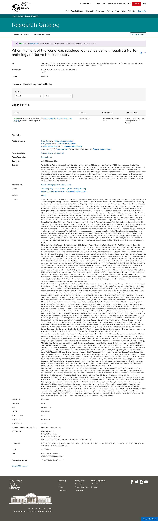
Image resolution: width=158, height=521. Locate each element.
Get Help (131, 11)
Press (59, 484)
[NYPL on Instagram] (141, 481)
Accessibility (62, 481)
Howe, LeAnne (46, 144)
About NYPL (95, 484)
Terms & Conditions (81, 487)
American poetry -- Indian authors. (53, 189)
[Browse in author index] (64, 141)
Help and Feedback (149, 519)
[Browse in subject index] (76, 189)
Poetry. (43, 195)
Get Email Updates (123, 4)
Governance (79, 490)
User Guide (34, 43)
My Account (84, 4)
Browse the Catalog (42, 34)
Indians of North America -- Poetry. (53, 191)
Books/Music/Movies (74, 11)
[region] (79, 118)
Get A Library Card (109, 4)
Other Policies (79, 484)
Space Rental (62, 490)
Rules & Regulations (98, 481)
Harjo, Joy (44, 141)
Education (100, 11)
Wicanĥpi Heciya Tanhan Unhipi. (52, 153)
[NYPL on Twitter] (136, 481)
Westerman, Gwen (62, 149)
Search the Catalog (21, 34)
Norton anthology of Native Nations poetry (56, 185)
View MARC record (19, 466)
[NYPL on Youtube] (146, 481)
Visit (117, 11)
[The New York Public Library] (21, 7)
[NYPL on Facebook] (132, 481)
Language (94, 487)
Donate (136, 4)
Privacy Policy (80, 481)
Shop (144, 4)
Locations (97, 4)
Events (110, 11)
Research (89, 11)
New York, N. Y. (46, 157)
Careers (60, 487)
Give (123, 11)
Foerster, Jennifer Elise (49, 146)
